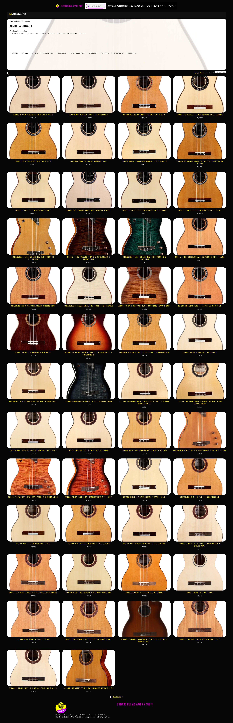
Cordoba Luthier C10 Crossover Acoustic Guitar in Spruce (88, 210)
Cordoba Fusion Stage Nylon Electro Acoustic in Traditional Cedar (199, 450)
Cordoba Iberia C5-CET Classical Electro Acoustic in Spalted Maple (199, 545)
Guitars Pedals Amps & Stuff (72, 6)
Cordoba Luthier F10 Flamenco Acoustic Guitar (33, 210)
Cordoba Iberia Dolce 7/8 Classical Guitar (33, 639)
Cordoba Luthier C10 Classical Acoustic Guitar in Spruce (144, 210)
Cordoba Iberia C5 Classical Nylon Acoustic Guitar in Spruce (33, 688)
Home (10, 14)
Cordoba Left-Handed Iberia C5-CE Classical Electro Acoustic (33, 593)
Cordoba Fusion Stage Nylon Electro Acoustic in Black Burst (89, 401)
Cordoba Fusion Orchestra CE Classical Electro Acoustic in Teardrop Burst (88, 354)
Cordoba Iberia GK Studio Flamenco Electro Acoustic (88, 450)
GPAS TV (170, 6)
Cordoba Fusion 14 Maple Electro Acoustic (200, 353)
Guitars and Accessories (117, 6)
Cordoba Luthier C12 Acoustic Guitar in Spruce (88, 161)
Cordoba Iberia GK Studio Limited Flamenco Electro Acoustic (33, 401)
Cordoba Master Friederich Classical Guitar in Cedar (144, 115)
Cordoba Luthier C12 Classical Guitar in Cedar (33, 161)
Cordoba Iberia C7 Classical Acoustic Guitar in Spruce (144, 544)
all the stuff (158, 6)
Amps (148, 6)
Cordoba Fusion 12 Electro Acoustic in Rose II (33, 353)
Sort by (210, 72)
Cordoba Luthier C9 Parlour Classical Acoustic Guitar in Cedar (200, 257)
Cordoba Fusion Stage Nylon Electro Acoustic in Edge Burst (88, 497)
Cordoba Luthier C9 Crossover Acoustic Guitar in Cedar (33, 306)
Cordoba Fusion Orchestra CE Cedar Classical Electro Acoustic (144, 353)
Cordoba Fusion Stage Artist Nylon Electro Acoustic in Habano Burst (88, 258)
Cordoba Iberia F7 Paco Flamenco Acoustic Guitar (199, 497)
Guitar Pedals (137, 6)
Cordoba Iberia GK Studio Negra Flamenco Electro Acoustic (33, 450)
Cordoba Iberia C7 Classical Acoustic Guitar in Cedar (89, 544)
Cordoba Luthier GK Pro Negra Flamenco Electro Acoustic (144, 161)
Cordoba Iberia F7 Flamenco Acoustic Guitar (33, 544)
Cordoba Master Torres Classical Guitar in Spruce (33, 115)
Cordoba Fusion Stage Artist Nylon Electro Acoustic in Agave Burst (144, 258)
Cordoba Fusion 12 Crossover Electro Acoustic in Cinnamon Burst (144, 306)
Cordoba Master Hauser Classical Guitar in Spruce (89, 115)
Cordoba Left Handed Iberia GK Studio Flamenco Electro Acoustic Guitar (200, 402)
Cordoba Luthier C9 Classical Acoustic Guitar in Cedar (199, 306)
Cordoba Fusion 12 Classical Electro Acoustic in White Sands (88, 306)
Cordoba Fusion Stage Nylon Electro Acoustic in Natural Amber (33, 497)
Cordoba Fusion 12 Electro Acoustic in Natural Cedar (144, 497)
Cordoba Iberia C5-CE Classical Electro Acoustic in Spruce (89, 593)
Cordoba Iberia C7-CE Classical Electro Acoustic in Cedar (144, 450)
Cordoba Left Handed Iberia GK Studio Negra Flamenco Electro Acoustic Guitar (144, 402)
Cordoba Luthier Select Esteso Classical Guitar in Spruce (200, 115)
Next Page (201, 73)
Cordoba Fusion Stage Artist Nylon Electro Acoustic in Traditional (33, 258)
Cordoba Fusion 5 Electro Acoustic (200, 593)
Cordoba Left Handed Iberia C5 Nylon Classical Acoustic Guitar (89, 688)
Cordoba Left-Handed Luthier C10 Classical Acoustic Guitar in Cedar (200, 162)
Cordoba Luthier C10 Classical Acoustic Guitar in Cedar (200, 210)
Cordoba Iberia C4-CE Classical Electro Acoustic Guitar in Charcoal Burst (144, 640)
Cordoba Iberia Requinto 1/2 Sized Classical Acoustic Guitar (88, 639)
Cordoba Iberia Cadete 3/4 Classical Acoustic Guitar (200, 639)
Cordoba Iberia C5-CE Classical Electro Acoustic (144, 593)
